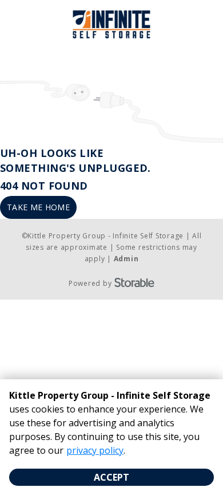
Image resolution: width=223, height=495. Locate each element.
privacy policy (95, 450)
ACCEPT (111, 477)
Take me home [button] (38, 207)
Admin (126, 259)
